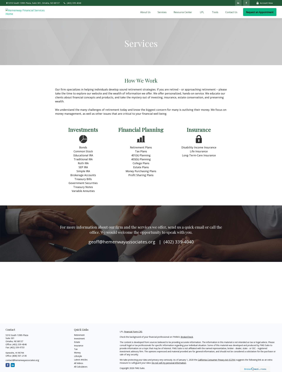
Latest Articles (81, 359)
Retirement (79, 335)
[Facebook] (246, 3)
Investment (79, 338)
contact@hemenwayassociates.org (22, 360)
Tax (76, 349)
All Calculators (80, 366)
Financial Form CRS (133, 331)
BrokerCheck (187, 336)
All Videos (78, 363)
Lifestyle (78, 356)
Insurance (78, 345)
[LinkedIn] (238, 3)
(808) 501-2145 (19, 355)
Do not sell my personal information (169, 362)
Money (77, 352)
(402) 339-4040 (74, 3)
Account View (266, 3)
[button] (145, 12)
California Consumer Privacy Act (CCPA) (216, 359)
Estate (77, 342)
